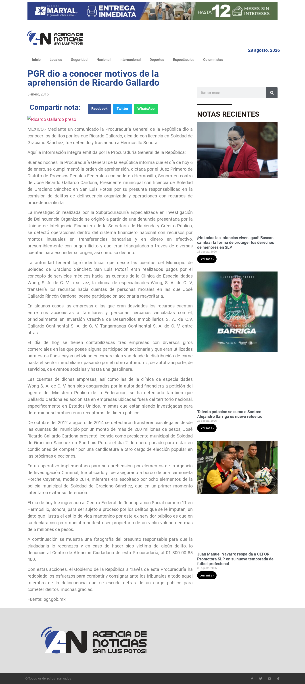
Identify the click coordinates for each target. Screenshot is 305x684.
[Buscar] (272, 92)
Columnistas (213, 60)
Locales (56, 60)
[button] (99, 109)
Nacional (103, 60)
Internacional (130, 60)
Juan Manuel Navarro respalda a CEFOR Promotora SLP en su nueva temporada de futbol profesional (235, 559)
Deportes (157, 60)
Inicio (36, 60)
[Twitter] (260, 678)
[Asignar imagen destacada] (51, 119)
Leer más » (206, 259)
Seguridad (79, 60)
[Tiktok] (278, 678)
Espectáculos (183, 60)
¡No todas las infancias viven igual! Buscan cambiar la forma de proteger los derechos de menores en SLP (235, 242)
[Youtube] (269, 678)
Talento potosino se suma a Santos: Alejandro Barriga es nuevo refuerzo (229, 414)
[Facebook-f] (252, 678)
